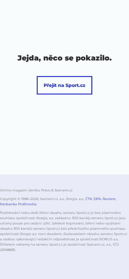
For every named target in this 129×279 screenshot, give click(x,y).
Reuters (109, 199)
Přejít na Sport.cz (64, 85)
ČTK (88, 199)
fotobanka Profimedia (18, 204)
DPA (97, 199)
